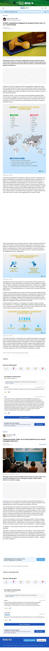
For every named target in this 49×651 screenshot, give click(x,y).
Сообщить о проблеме (30, 640)
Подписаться (41, 559)
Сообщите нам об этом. (22, 352)
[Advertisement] (24, 76)
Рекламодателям (41, 640)
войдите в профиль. (9, 382)
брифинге (7, 501)
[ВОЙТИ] (45, 8)
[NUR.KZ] (24, 8)
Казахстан (5, 358)
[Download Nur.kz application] (24, 3)
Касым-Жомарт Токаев (13, 572)
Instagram (40, 424)
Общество (5, 15)
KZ (42, 8)
